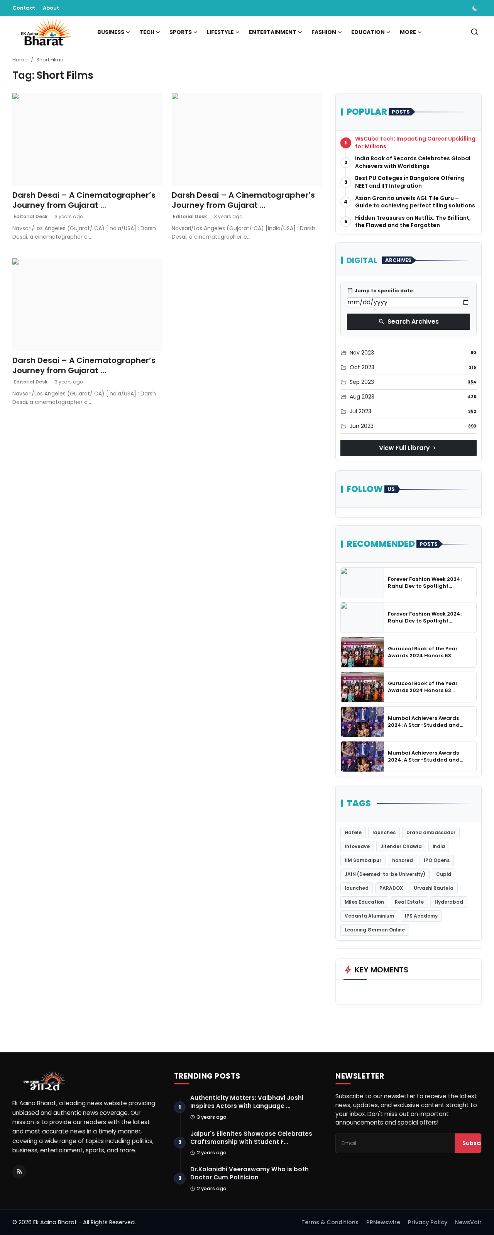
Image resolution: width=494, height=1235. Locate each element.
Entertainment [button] (272, 32)
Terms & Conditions (330, 1222)
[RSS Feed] (19, 1172)
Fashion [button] (323, 32)
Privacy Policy (427, 1222)
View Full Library (408, 447)
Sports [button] (180, 32)
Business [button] (110, 32)
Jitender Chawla (401, 846)
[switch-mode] (476, 8)
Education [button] (368, 32)
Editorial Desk (29, 216)
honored (402, 860)
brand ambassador (430, 832)
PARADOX (391, 888)
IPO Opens (437, 860)
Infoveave (357, 846)
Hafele (353, 832)
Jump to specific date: (380, 290)
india (439, 846)
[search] (474, 32)
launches (384, 832)
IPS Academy (421, 916)
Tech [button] (146, 32)
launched (357, 888)
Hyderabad (449, 902)
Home (20, 59)
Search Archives (408, 321)
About (51, 8)
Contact (23, 8)
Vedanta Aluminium (369, 916)
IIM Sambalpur (363, 860)
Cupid (443, 874)
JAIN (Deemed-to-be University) (385, 874)
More (408, 32)
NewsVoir (468, 1222)
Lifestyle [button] (220, 32)
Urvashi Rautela (433, 888)
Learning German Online (375, 929)
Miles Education (364, 902)
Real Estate (409, 902)
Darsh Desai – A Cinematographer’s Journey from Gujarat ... (84, 200)
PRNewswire (383, 1222)
